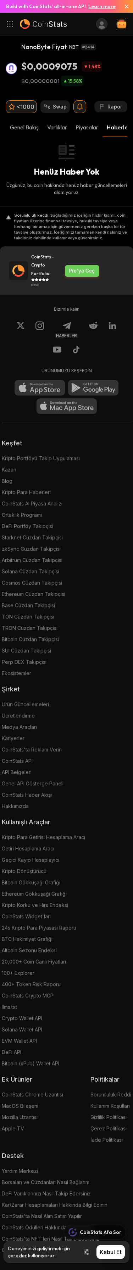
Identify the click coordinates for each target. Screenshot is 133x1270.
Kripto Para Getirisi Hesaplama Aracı (43, 837)
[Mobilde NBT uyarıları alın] (79, 106)
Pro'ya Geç (82, 271)
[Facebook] (76, 350)
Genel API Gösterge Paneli (32, 783)
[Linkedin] (112, 329)
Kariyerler (13, 738)
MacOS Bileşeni (20, 1106)
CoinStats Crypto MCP (28, 996)
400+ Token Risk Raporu (31, 984)
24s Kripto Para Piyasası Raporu (39, 928)
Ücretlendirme (18, 716)
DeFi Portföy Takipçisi (27, 526)
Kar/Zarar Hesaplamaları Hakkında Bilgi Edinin (54, 1205)
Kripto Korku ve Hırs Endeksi (35, 905)
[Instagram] (39, 329)
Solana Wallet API (22, 1029)
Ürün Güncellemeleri (25, 704)
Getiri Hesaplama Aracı (28, 848)
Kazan (9, 470)
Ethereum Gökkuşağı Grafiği (34, 894)
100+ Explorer (18, 973)
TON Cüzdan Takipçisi (28, 617)
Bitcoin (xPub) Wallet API (30, 1063)
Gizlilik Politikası (108, 1117)
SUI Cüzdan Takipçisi (26, 651)
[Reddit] (93, 329)
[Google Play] (93, 388)
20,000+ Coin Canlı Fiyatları (34, 962)
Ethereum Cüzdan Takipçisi (33, 594)
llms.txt (9, 1007)
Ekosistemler (16, 673)
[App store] (40, 388)
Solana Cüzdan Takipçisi (30, 571)
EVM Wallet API (19, 1041)
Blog (7, 481)
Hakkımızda (15, 806)
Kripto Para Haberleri (26, 492)
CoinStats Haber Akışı (27, 795)
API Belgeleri (17, 772)
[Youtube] (57, 350)
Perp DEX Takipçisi (24, 662)
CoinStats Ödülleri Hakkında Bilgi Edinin (47, 1227)
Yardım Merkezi (20, 1171)
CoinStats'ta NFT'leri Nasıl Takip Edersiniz (51, 1239)
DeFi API (11, 1052)
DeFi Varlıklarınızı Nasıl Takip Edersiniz (46, 1193)
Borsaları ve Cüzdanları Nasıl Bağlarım (45, 1182)
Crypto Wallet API (22, 1018)
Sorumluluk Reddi (110, 1095)
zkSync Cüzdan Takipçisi (31, 549)
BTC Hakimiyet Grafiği (27, 939)
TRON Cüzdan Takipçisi (29, 628)
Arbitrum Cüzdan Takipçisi (32, 560)
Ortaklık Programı (22, 515)
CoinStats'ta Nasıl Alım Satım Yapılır (42, 1216)
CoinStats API (17, 761)
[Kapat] (123, 6)
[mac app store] (67, 406)
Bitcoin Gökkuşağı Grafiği (31, 882)
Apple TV (13, 1128)
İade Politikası (106, 1140)
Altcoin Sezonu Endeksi (29, 950)
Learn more (102, 6)
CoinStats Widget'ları (26, 916)
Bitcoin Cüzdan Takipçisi (30, 639)
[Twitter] (20, 329)
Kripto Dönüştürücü (24, 871)
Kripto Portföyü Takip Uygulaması (41, 458)
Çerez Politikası (108, 1128)
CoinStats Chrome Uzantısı (32, 1095)
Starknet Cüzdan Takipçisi (32, 537)
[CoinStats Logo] (43, 24)
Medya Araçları (19, 727)
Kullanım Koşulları (110, 1106)
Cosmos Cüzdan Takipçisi (32, 583)
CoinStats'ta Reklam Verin (32, 750)
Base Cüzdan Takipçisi (28, 605)
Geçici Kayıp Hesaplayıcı (30, 860)
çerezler (17, 1255)
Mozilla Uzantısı (20, 1117)
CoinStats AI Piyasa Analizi (32, 504)
